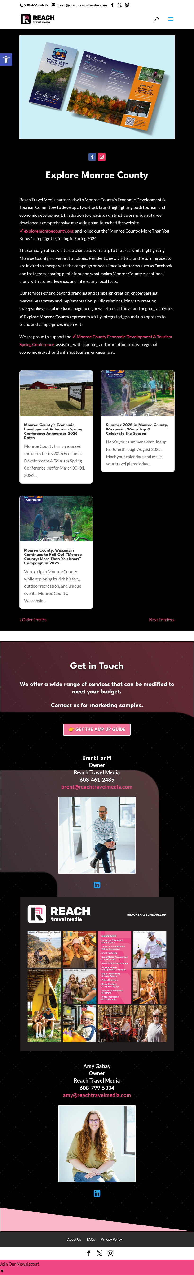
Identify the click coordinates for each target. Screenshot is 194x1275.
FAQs (91, 1239)
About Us (74, 1239)
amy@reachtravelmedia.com (97, 1095)
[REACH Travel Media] (97, 1049)
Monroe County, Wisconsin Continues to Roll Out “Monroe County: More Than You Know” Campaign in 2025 (53, 556)
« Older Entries (33, 619)
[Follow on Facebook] (92, 157)
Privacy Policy (111, 1239)
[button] (6, 59)
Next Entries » (162, 619)
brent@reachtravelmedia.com (96, 787)
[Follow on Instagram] (102, 157)
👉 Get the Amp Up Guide (96, 729)
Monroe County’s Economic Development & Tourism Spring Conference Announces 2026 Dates (53, 431)
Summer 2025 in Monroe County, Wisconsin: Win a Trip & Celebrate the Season (137, 429)
